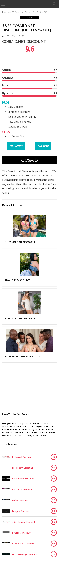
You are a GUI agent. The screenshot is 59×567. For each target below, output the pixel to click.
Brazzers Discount (21, 532)
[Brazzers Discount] (6, 532)
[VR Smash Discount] (6, 489)
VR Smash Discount (22, 489)
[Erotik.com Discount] (6, 467)
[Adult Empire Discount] (6, 522)
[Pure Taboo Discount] (6, 478)
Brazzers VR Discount (23, 543)
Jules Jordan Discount (20, 241)
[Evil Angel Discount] (6, 456)
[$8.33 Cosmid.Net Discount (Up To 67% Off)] (29, 158)
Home (5, 12)
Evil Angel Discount (22, 456)
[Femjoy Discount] (6, 511)
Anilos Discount (20, 500)
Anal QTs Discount (17, 280)
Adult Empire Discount (23, 521)
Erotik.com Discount (22, 467)
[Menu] (3, 4)
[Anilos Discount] (6, 500)
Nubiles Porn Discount (20, 318)
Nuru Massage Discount (24, 554)
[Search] (54, 4)
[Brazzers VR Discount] (6, 543)
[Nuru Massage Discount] (6, 554)
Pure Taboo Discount (23, 478)
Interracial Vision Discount (23, 356)
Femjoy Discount (20, 511)
